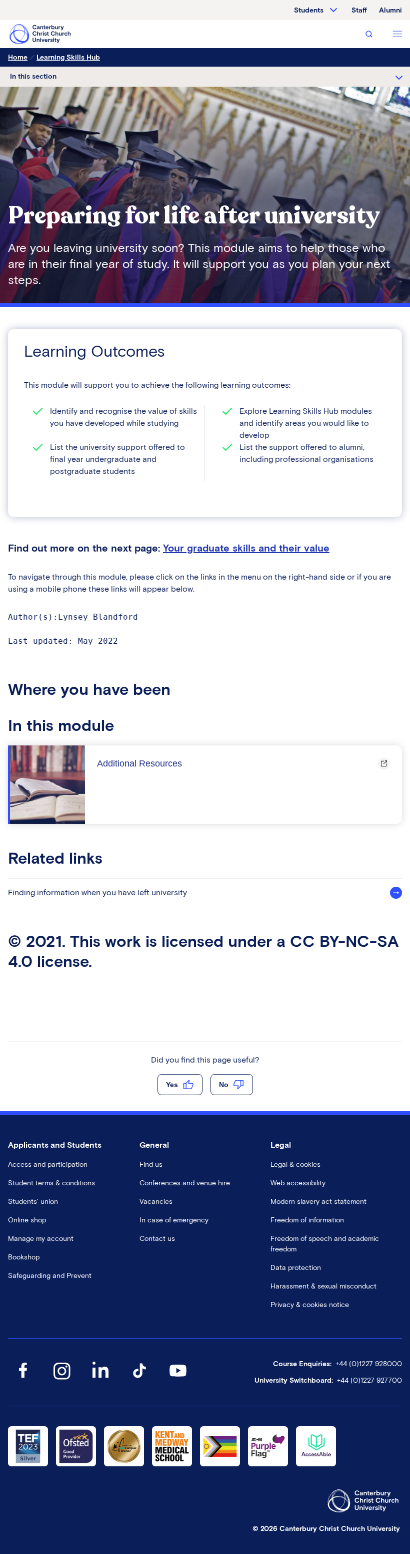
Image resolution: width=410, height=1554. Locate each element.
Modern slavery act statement (318, 1201)
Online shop (27, 1220)
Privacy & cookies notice (309, 1305)
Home (18, 57)
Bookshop (24, 1257)
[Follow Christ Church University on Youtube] (178, 1380)
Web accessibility (298, 1183)
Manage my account (41, 1238)
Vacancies (156, 1201)
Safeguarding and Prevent (50, 1275)
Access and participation (48, 1164)
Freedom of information (307, 1220)
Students (309, 10)
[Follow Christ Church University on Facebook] (23, 1380)
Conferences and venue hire (185, 1183)
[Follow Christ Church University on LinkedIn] (100, 1380)
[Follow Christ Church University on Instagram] (62, 1380)
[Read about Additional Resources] (47, 784)
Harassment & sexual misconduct (323, 1286)
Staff (359, 10)
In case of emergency (174, 1220)
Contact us (157, 1238)
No (223, 1085)
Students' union (33, 1201)
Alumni (390, 10)
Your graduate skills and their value (246, 548)
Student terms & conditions (51, 1183)
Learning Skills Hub (68, 57)
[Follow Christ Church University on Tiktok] (140, 1380)
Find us (151, 1164)
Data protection (295, 1267)
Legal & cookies (295, 1164)
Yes (172, 1085)
